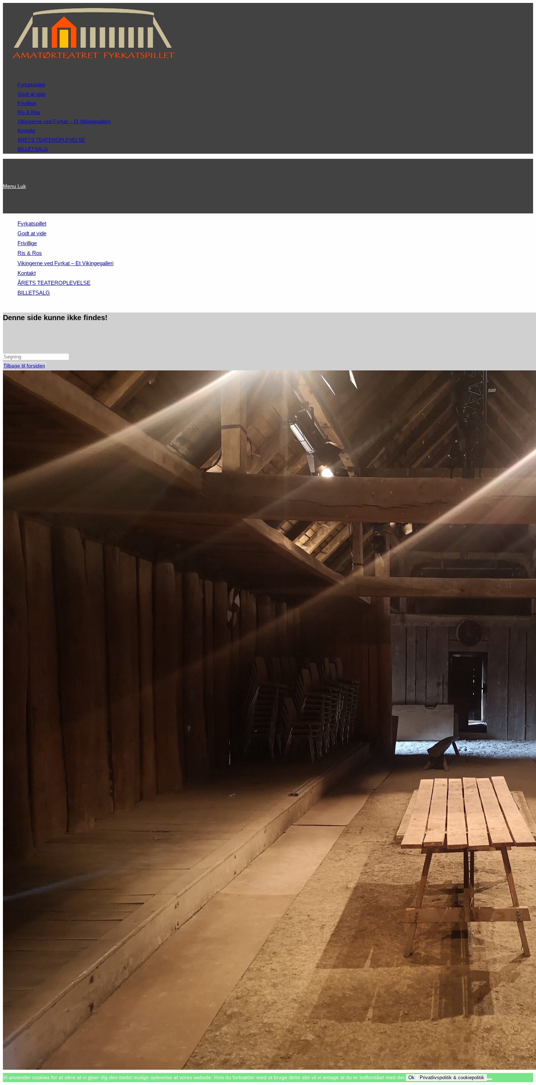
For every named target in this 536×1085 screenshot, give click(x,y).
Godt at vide (32, 94)
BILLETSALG (33, 149)
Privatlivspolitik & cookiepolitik (452, 1077)
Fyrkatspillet (31, 84)
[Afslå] (489, 1079)
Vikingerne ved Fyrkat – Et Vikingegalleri (64, 121)
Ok (411, 1077)
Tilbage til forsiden (24, 366)
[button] (18, 70)
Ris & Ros (29, 112)
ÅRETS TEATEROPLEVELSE (51, 140)
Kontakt (26, 130)
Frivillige (27, 103)
